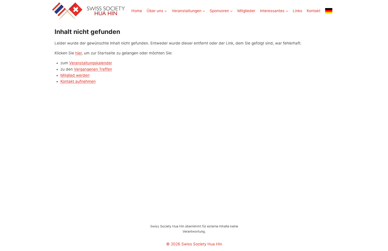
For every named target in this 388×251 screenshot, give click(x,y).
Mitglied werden (75, 75)
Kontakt (313, 11)
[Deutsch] (329, 11)
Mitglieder (246, 11)
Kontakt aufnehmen (78, 81)
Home (136, 11)
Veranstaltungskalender (90, 63)
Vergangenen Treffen (93, 69)
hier (78, 53)
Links (297, 11)
